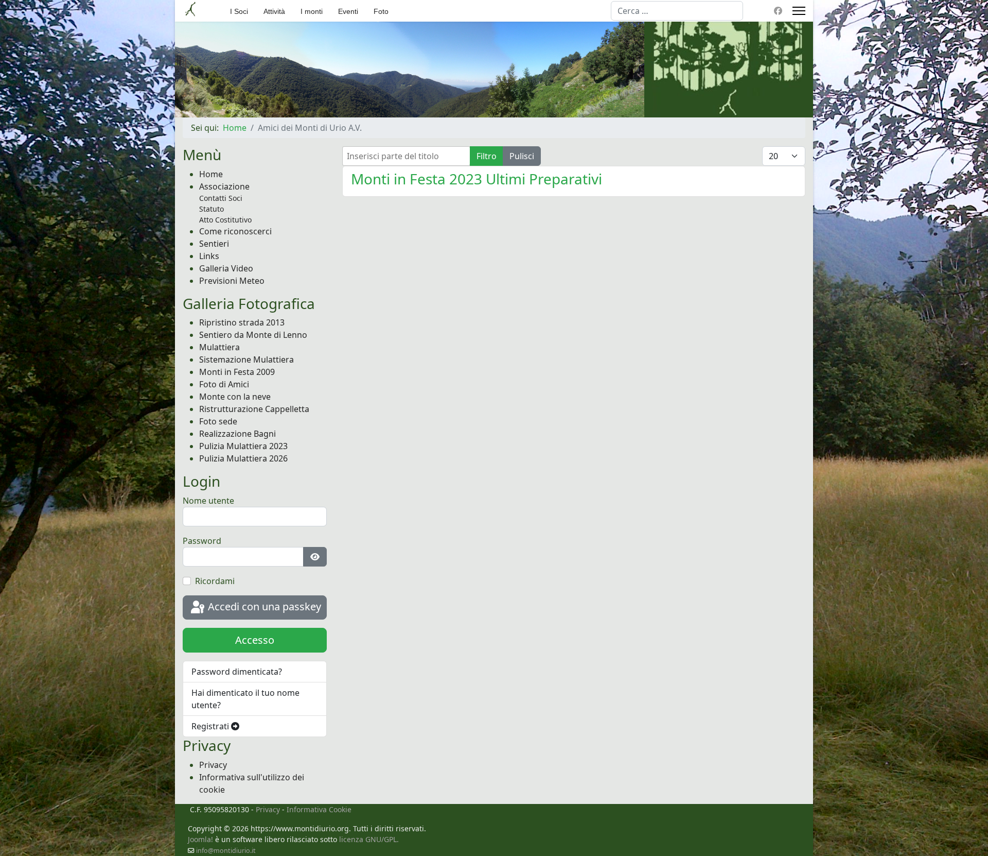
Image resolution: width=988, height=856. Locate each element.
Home (211, 174)
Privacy (213, 765)
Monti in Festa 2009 (237, 372)
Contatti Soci (220, 198)
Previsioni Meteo (231, 280)
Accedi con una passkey (263, 606)
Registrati (211, 726)
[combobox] (677, 11)
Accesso (254, 640)
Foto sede (218, 421)
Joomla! (200, 839)
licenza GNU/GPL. (369, 839)
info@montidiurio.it (226, 850)
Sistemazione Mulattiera (246, 359)
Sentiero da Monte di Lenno (253, 334)
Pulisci (521, 156)
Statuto (211, 209)
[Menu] (798, 11)
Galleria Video (226, 268)
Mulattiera (219, 347)
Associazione (224, 186)
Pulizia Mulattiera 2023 (243, 446)
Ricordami (215, 581)
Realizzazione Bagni (237, 433)
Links (209, 256)
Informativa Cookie (319, 809)
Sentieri (214, 243)
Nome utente (208, 500)
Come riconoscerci (235, 231)
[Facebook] (778, 10)
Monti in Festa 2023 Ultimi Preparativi (476, 179)
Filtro (487, 156)
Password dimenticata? (236, 671)
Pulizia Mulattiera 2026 (243, 458)
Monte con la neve (235, 396)
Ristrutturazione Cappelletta (254, 409)
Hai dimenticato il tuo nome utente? (245, 699)
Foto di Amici (224, 384)
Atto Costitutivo (225, 220)
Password (202, 540)
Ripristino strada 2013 (242, 322)
